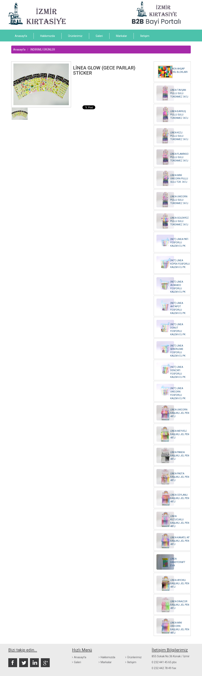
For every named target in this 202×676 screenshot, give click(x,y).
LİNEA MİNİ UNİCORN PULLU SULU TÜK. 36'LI (179, 178)
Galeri (99, 35)
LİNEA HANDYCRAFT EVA (177, 562)
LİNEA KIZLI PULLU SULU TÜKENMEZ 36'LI (179, 136)
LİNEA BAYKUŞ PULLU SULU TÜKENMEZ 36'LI (179, 114)
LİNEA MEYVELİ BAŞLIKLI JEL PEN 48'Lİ (179, 434)
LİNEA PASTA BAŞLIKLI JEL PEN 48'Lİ (179, 477)
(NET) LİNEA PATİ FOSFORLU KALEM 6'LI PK (179, 242)
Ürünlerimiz (75, 35)
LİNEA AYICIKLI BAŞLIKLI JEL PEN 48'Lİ (179, 583)
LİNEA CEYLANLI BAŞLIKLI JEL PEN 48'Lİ (179, 498)
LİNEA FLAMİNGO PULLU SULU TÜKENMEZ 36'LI (179, 157)
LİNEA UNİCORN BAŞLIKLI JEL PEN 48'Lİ (179, 413)
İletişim (144, 35)
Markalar (121, 35)
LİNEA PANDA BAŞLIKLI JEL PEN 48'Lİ (179, 455)
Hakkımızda (47, 35)
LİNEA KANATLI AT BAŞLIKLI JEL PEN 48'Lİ (180, 541)
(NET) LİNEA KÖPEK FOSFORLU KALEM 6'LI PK (180, 264)
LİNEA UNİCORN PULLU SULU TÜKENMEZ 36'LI (179, 200)
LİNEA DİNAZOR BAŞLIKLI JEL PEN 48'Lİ (179, 605)
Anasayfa (21, 35)
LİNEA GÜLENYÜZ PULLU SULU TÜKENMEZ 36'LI (179, 221)
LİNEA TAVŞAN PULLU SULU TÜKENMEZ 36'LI (179, 93)
